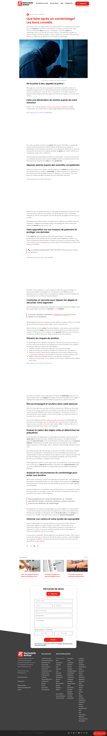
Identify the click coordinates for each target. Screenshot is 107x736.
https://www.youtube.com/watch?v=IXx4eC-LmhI (39, 363)
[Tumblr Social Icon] (84, 733)
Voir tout (86, 557)
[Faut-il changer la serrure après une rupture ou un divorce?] (29, 566)
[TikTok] (74, 733)
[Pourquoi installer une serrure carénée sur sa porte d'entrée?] (53, 566)
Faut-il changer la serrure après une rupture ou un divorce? (29, 575)
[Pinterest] (81, 733)
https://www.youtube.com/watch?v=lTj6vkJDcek (39, 179)
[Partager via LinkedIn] (34, 546)
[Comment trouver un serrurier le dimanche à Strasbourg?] (77, 566)
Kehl (57, 660)
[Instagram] (86, 733)
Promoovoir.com (39, 732)
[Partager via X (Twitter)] (31, 546)
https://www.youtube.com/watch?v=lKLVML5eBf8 (39, 112)
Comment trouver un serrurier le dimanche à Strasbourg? (76, 575)
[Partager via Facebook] (27, 546)
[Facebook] (71, 733)
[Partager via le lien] (38, 546)
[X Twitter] (76, 733)
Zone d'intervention (63, 654)
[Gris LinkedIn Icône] (69, 733)
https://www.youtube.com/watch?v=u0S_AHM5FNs (40, 257)
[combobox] (53, 610)
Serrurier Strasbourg (22, 677)
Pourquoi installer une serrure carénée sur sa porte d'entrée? (52, 575)
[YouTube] (79, 733)
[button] (44, 633)
